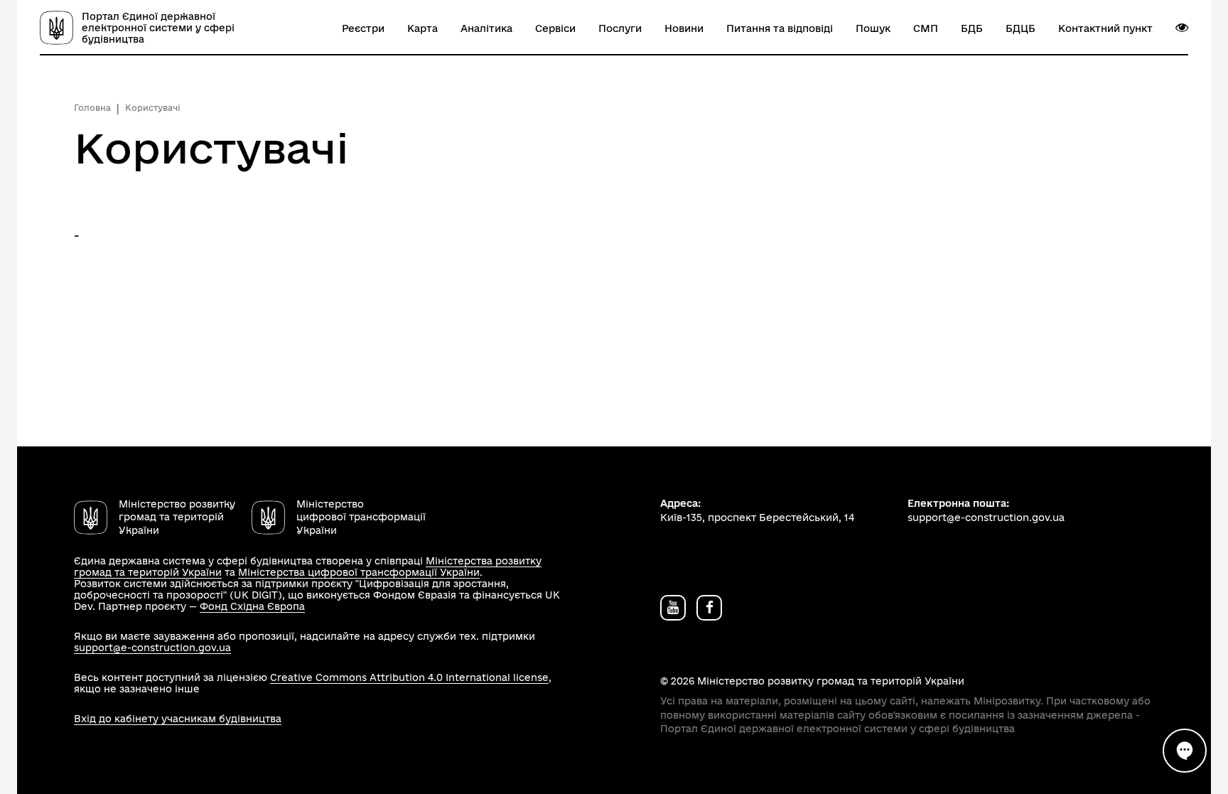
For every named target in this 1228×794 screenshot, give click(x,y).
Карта (422, 28)
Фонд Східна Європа (252, 606)
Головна (92, 107)
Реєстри (363, 28)
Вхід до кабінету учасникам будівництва (177, 718)
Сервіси (555, 28)
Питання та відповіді (779, 28)
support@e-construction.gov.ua (152, 647)
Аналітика (486, 28)
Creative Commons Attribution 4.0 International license (409, 677)
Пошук (873, 28)
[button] (1181, 27)
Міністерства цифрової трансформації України (359, 572)
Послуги (620, 28)
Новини (684, 28)
